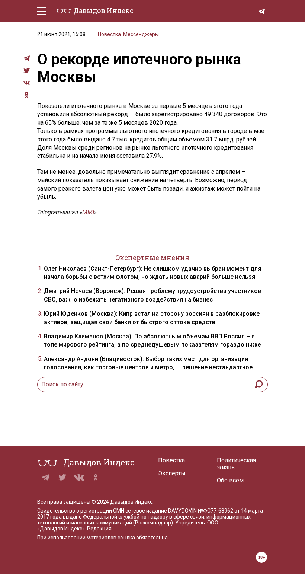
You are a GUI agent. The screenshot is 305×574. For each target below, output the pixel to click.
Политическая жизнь (236, 464)
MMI (88, 212)
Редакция (99, 529)
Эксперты (172, 473)
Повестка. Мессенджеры (128, 34)
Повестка (171, 460)
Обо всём (230, 480)
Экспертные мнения (152, 257)
